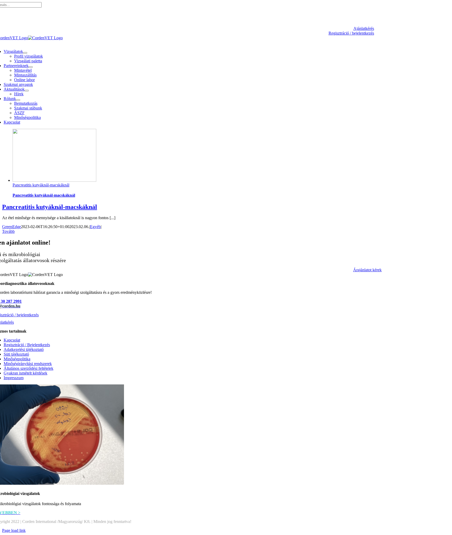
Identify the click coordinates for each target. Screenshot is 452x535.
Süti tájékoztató (16, 354)
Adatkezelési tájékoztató (24, 349)
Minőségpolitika (17, 359)
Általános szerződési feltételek (28, 368)
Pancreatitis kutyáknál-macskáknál (41, 185)
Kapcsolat (12, 340)
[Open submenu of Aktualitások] (27, 90)
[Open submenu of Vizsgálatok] (25, 53)
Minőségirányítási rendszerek (28, 363)
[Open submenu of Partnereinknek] (31, 67)
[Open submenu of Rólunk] (18, 100)
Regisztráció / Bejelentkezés (27, 345)
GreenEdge (11, 226)
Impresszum (14, 378)
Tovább (8, 231)
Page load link (14, 530)
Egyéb (95, 226)
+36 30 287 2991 (183, 19)
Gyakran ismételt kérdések (25, 373)
